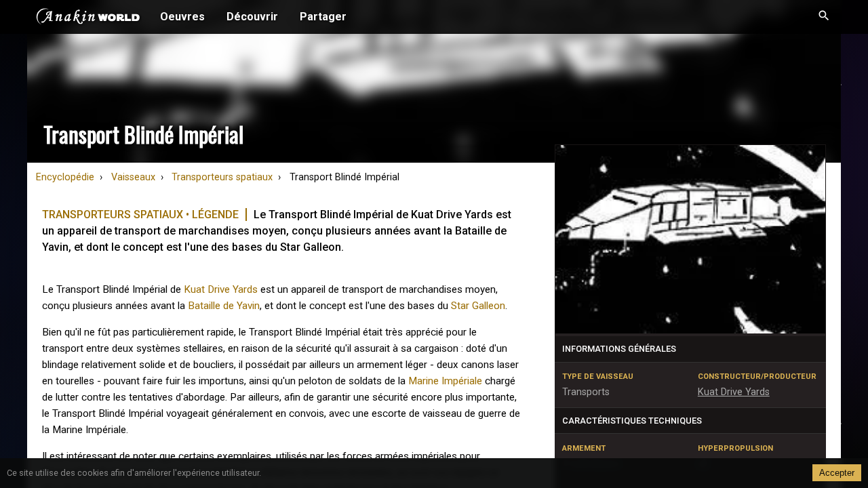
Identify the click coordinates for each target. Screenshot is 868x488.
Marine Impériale (445, 381)
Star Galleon (478, 306)
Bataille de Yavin (224, 306)
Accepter (836, 473)
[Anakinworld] (88, 18)
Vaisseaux (133, 177)
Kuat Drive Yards (221, 289)
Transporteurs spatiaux (222, 177)
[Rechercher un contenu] (824, 17)
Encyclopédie (65, 177)
